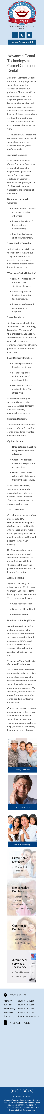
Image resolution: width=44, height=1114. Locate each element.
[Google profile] (13, 1091)
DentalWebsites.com (19, 1107)
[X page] (25, 1091)
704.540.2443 (18, 1023)
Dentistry (20, 859)
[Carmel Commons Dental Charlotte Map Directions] (29, 35)
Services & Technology (19, 963)
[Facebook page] (19, 1091)
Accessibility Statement (22, 1096)
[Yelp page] (30, 1091)
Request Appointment (21, 42)
